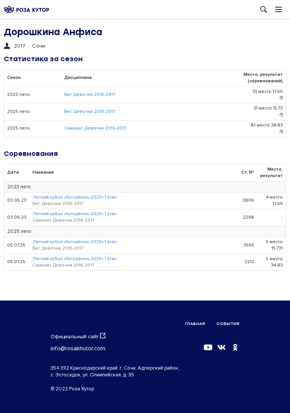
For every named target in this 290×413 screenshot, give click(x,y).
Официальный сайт (75, 336)
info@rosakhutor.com (78, 348)
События (227, 323)
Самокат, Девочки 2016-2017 (95, 128)
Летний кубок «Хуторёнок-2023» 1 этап (74, 197)
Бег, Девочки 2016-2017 (89, 94)
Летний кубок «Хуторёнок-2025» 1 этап (74, 242)
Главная (195, 323)
